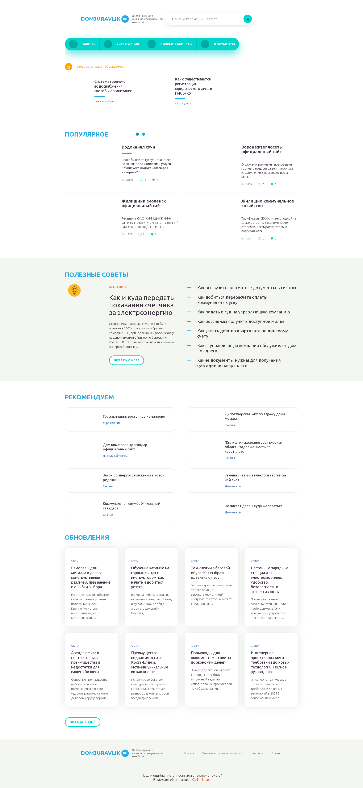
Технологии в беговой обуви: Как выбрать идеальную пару (210, 572)
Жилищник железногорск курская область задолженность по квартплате (253, 446)
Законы (88, 44)
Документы (224, 44)
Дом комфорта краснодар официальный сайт (125, 447)
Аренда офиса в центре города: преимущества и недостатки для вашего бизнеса (85, 662)
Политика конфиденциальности (222, 753)
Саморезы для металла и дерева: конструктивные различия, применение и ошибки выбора (90, 577)
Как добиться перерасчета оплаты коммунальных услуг (232, 300)
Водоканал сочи (138, 147)
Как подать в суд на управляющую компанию (243, 311)
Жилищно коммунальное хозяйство (267, 203)
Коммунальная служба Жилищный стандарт (131, 505)
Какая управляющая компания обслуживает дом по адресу (246, 348)
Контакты (257, 753)
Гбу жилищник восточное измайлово (134, 416)
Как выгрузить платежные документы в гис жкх (246, 287)
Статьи (108, 514)
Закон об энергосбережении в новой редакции (133, 477)
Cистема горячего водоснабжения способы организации (113, 86)
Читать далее (126, 360)
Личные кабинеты (176, 44)
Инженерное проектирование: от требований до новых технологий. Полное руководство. (270, 662)
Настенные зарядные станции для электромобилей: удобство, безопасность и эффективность (269, 580)
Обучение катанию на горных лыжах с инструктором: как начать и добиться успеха (150, 577)
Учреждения (127, 44)
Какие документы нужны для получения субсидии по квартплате (239, 363)
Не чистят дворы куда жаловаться (254, 506)
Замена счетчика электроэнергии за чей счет (255, 477)
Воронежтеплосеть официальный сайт (261, 149)
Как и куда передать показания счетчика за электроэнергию (141, 305)
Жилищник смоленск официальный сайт (144, 203)
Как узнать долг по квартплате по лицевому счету (242, 333)
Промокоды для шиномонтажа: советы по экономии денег (211, 657)
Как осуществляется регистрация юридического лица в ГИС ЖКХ (193, 86)
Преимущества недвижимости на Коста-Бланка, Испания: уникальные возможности (149, 662)
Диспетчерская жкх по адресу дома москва (255, 416)
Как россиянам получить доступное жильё (240, 321)
